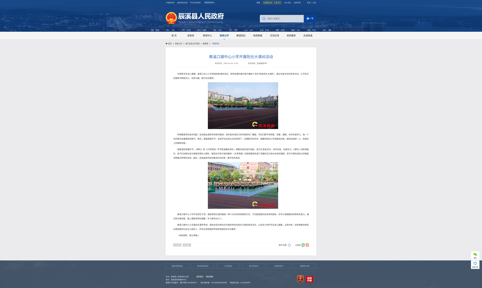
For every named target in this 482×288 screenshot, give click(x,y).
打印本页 (177, 245)
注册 (314, 2)
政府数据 (257, 35)
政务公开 (224, 35)
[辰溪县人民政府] (195, 18)
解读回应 (241, 35)
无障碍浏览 (267, 2)
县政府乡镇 (304, 266)
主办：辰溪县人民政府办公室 (177, 276)
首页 (170, 43)
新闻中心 (207, 35)
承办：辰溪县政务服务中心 (176, 279)
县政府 (190, 35)
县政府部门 (279, 266)
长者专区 (277, 2)
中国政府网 (170, 2)
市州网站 (228, 266)
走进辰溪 (307, 35)
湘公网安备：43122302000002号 (214, 282)
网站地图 (209, 276)
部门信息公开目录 (193, 43)
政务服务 (291, 35)
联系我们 (199, 276)
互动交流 (274, 35)
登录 (309, 2)
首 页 (174, 35)
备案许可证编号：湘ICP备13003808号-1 (182, 282)
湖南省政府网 (182, 2)
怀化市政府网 (195, 2)
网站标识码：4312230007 (240, 282)
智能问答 (475, 267)
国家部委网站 (177, 266)
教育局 (205, 43)
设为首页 (287, 2)
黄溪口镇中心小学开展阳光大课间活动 (241, 56)
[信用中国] (309, 278)
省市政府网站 (202, 266)
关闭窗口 (186, 245)
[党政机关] (300, 278)
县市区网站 (253, 266)
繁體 (258, 2)
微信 (475, 258)
